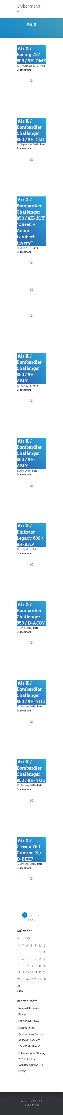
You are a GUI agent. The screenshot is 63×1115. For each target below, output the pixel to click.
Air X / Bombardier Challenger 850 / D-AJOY (31, 613)
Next (30, 920)
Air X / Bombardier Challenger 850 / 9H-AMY (29, 368)
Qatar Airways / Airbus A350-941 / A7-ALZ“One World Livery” (31, 1040)
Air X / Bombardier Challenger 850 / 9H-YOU (31, 692)
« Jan (20, 991)
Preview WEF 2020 (28, 1020)
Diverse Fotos (26, 1027)
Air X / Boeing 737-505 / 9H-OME (31, 54)
